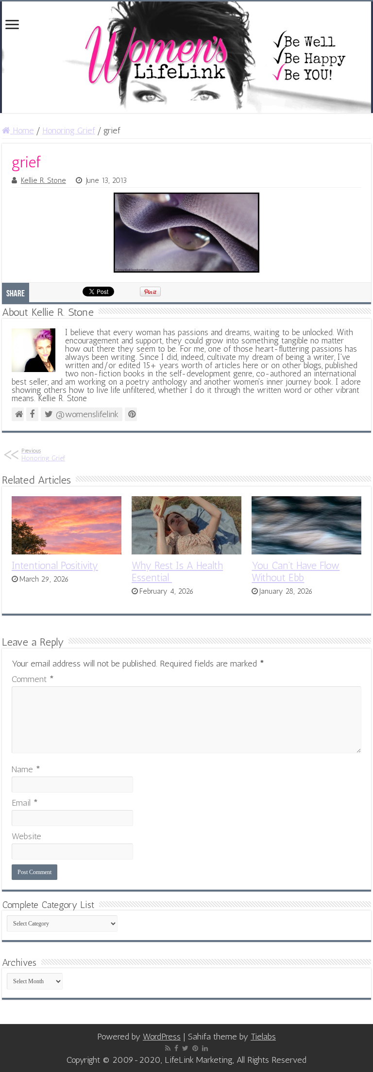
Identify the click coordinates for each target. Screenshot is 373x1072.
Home (22, 130)
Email (25, 802)
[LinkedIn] (205, 1048)
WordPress (162, 1036)
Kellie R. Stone (43, 180)
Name (26, 769)
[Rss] (167, 1048)
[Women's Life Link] (186, 57)
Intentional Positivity (55, 565)
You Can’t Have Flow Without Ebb (295, 571)
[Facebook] (176, 1048)
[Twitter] (185, 1048)
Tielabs (263, 1036)
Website (26, 836)
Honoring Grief (68, 130)
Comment (33, 679)
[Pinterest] (195, 1048)
